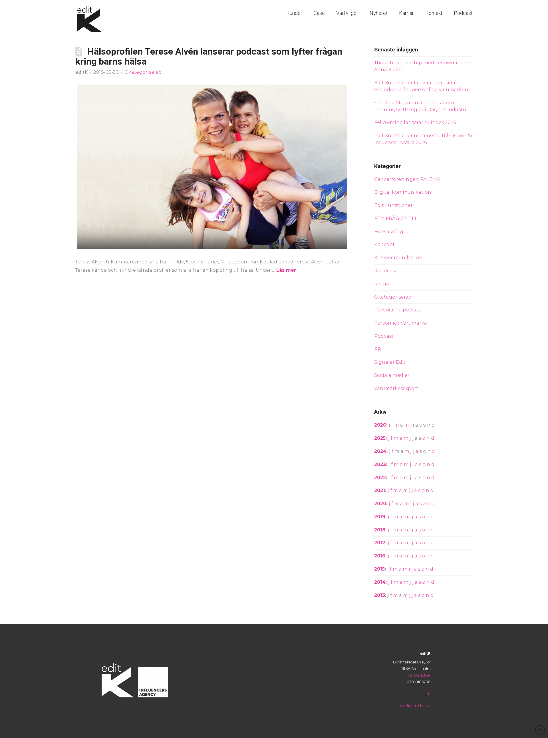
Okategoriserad (143, 72)
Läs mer (286, 270)
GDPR (425, 694)
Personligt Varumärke (400, 323)
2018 (379, 530)
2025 (380, 438)
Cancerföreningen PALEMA (407, 179)
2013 (379, 595)
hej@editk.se (419, 675)
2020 (380, 503)
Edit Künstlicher (393, 205)
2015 (379, 569)
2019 (379, 516)
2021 (379, 490)
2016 (379, 556)
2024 (380, 451)
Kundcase (386, 270)
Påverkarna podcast (398, 310)
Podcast (384, 336)
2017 (379, 542)
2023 (380, 464)
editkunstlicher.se (415, 706)
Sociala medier (392, 375)
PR (377, 349)
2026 (380, 425)
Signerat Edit (390, 362)
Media (381, 284)
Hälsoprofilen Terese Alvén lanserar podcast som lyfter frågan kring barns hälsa (208, 56)
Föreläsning (388, 231)
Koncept (384, 244)
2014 (380, 582)
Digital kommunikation (402, 192)
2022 (380, 477)
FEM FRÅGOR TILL (396, 218)
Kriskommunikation (398, 257)
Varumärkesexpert (396, 388)
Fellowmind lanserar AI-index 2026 (415, 122)
